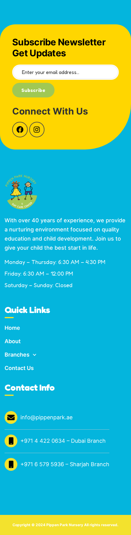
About (13, 341)
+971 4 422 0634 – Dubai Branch (63, 441)
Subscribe (33, 90)
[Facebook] (20, 129)
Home (12, 328)
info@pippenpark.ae (46, 417)
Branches (17, 354)
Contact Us (19, 368)
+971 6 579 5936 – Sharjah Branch (64, 464)
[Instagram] (37, 129)
